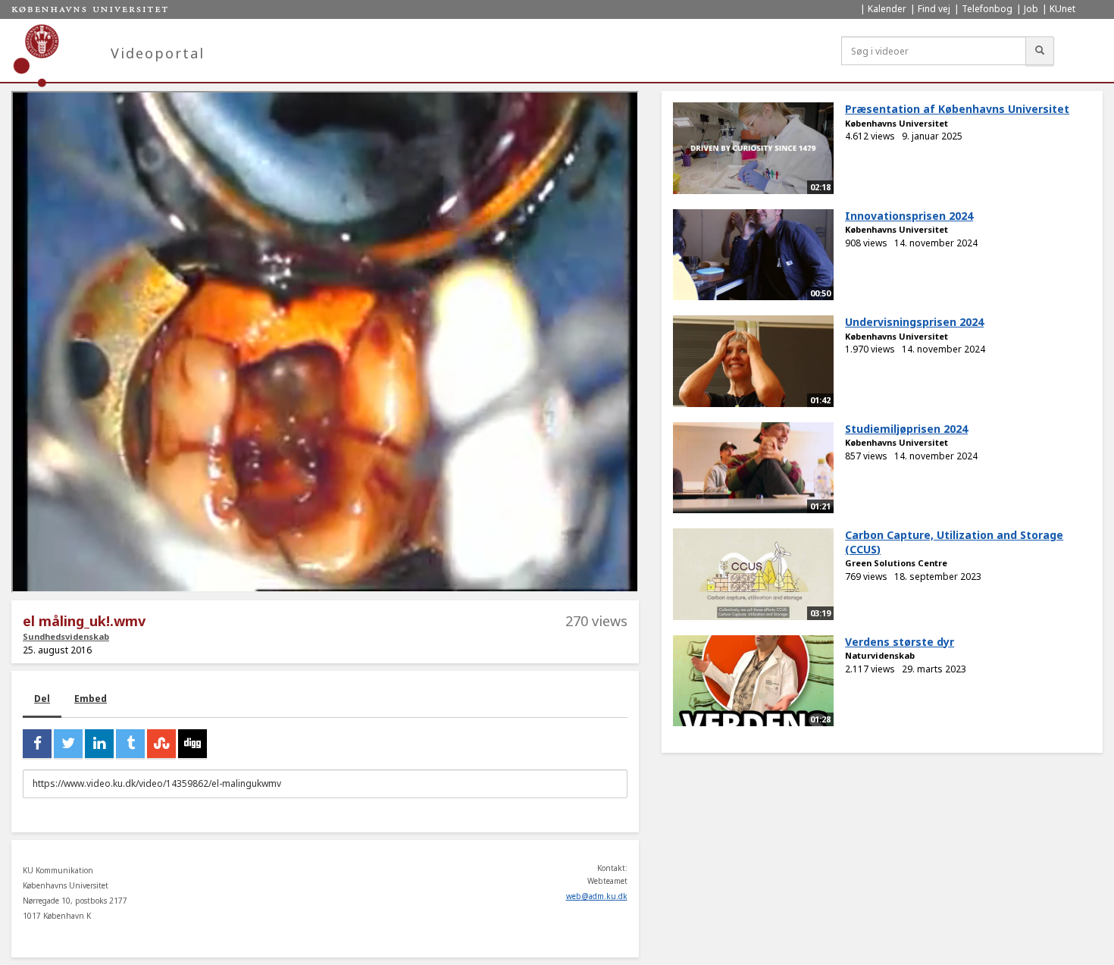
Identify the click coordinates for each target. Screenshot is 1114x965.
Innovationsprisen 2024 (909, 215)
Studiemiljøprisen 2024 (906, 428)
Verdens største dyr (899, 641)
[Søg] (1039, 50)
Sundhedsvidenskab (66, 636)
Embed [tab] (90, 698)
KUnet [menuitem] (1062, 8)
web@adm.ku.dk (596, 896)
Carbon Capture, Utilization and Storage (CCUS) (954, 542)
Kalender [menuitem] (887, 8)
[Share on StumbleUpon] (161, 743)
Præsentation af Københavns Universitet (957, 109)
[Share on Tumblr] (130, 743)
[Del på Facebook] (37, 743)
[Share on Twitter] (68, 743)
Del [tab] (42, 698)
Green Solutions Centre (896, 563)
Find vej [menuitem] (934, 8)
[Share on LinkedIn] (99, 743)
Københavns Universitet (896, 123)
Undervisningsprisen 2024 (914, 322)
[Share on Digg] (192, 743)
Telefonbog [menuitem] (987, 8)
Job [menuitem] (1031, 8)
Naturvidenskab (880, 655)
